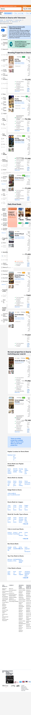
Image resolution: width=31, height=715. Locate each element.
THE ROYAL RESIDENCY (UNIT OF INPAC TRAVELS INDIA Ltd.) (27, 575)
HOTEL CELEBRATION (16, 548)
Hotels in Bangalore (21, 595)
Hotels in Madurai (21, 616)
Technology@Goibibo (13, 601)
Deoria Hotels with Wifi (9, 483)
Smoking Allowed (5, 229)
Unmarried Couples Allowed (5, 224)
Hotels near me (5, 615)
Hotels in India (4, 612)
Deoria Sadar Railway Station (9, 471)
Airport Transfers (5, 264)
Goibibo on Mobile (13, 597)
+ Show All (25, 524)
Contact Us (11, 593)
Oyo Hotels (5, 154)
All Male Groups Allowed (5, 215)
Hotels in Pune (22, 599)
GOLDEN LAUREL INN (10, 549)
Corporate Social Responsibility (13, 595)
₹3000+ (5, 113)
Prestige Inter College (21, 470)
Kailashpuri (10, 455)
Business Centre (7, 271)
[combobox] (11, 8)
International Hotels (5, 592)
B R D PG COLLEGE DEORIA (15, 470)
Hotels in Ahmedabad (21, 606)
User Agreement (12, 590)
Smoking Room (5, 177)
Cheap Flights (5, 602)
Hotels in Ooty (22, 621)
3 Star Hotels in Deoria (14, 508)
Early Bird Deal (5, 60)
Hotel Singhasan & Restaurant (27, 549)
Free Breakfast (5, 78)
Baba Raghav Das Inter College (26, 471)
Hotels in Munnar (21, 611)
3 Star (4, 124)
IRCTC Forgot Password (5, 620)
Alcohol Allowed (5, 219)
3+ (3, 138)
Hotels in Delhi (22, 590)
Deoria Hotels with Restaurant (27, 483)
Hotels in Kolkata (21, 619)
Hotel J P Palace (15, 573)
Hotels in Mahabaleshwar (22, 623)
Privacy (10, 591)
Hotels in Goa (22, 588)
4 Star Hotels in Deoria (20, 508)
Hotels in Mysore (21, 608)
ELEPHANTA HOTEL (16, 560)
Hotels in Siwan (26, 534)
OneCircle (5, 39)
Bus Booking (5, 596)
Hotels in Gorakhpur (10, 533)
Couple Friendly (5, 70)
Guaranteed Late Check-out (6, 44)
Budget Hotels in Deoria (26, 508)
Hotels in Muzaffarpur (16, 533)
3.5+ (4, 144)
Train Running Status (4, 604)
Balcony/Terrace (7, 267)
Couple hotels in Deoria (9, 520)
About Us (11, 588)
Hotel (4, 242)
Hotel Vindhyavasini (16, 494)
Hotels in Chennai (21, 614)
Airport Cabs (5, 610)
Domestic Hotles (4, 589)
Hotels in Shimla (21, 626)
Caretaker (5, 274)
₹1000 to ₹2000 (4, 103)
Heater (4, 169)
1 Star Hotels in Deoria (9, 508)
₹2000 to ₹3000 (4, 109)
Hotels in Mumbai (21, 592)
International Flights (5, 594)
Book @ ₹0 (5, 49)
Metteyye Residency (10, 560)
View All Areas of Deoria (14, 457)
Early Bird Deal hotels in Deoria (26, 521)
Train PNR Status (4, 608)
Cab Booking (5, 598)
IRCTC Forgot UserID (5, 617)
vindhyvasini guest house (11, 494)
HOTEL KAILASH (21, 548)
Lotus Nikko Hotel (9, 573)
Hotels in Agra (22, 601)
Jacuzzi (5, 181)
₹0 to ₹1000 (4, 98)
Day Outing (5, 278)
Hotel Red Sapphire (21, 573)
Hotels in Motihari (21, 534)
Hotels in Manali (21, 628)
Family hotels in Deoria (14, 520)
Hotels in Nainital (21, 631)
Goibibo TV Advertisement (12, 599)
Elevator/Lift (6, 281)
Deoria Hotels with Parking (20, 483)
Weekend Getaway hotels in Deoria (21, 520)
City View (4, 194)
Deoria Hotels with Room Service (15, 484)
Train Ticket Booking (5, 600)
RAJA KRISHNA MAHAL (21, 561)
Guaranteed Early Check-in (6, 315)
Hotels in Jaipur (21, 603)
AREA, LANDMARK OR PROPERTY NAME (8, 6)
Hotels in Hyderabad (21, 598)
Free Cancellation (6, 74)
